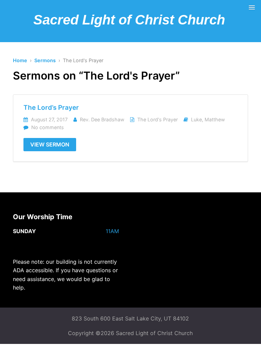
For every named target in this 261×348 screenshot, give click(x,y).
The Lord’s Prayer (51, 107)
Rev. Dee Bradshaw (102, 119)
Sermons (45, 60)
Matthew (215, 119)
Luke (196, 119)
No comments (47, 127)
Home (20, 60)
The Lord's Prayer (157, 119)
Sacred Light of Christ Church (129, 19)
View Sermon (49, 144)
